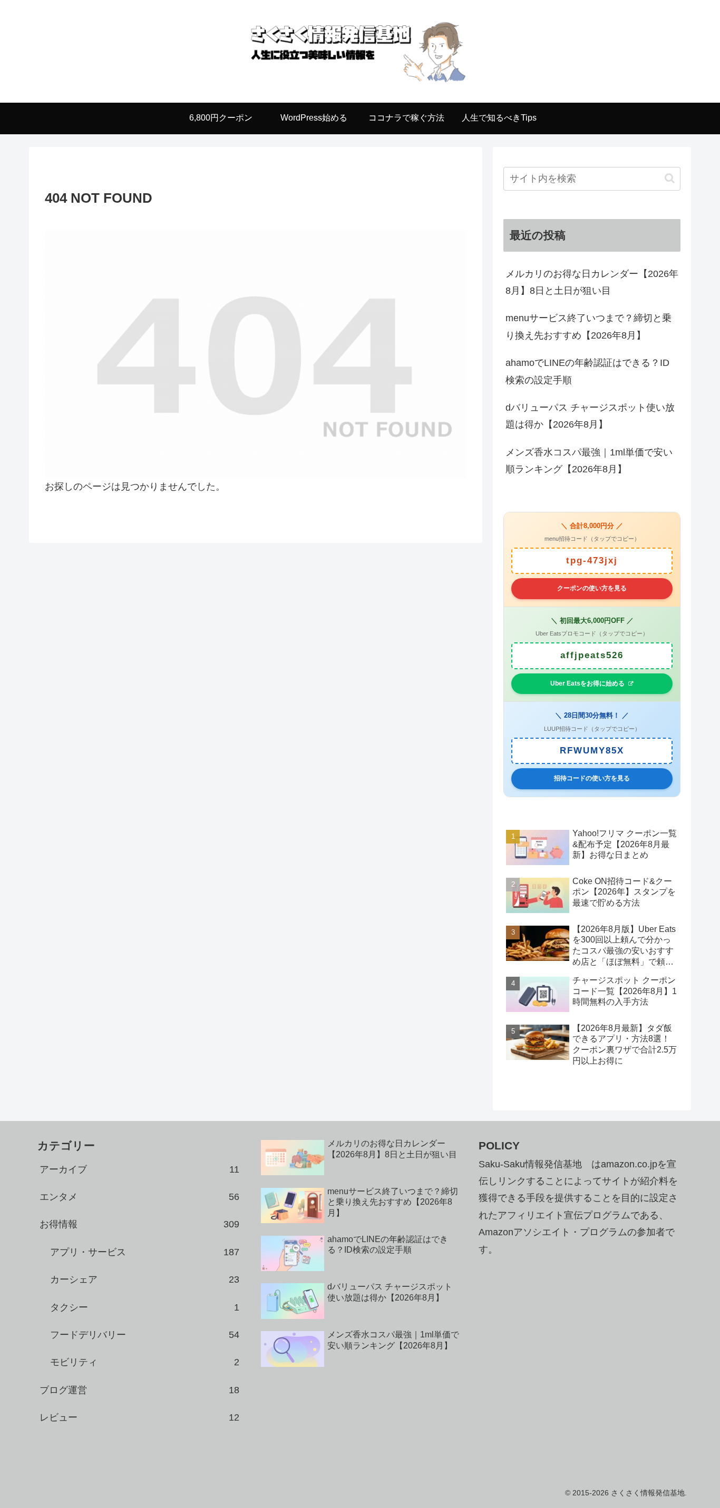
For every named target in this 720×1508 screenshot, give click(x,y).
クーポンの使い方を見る (592, 588)
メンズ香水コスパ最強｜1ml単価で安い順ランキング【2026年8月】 (589, 460)
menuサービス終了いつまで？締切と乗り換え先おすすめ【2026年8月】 (588, 326)
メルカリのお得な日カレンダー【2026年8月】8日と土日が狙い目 (591, 282)
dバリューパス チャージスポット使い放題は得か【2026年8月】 (590, 416)
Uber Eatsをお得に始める (587, 683)
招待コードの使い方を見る (592, 778)
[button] (669, 178)
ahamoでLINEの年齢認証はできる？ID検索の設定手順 (587, 371)
